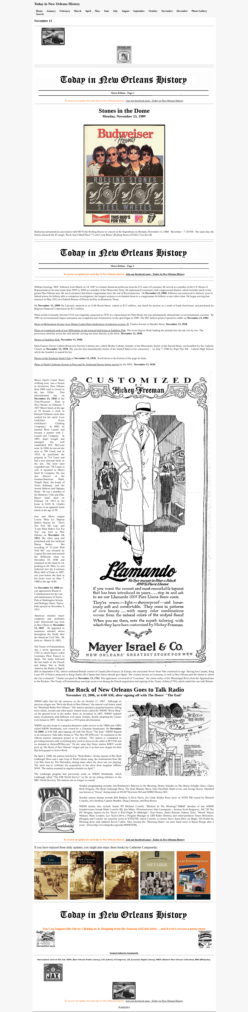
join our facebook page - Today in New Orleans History (154, 1000)
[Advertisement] (136, 36)
